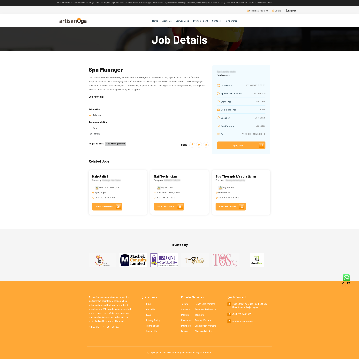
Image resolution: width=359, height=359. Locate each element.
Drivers (184, 331)
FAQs (148, 315)
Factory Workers (203, 320)
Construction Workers (205, 326)
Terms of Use (152, 326)
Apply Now (238, 145)
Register (292, 11)
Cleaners (185, 309)
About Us (167, 20)
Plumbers (186, 326)
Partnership (231, 20)
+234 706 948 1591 (241, 314)
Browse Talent (200, 20)
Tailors (184, 304)
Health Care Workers (205, 304)
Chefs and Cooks (203, 331)
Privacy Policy (153, 320)
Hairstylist (100, 176)
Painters (185, 315)
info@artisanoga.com (242, 321)
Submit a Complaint (258, 10)
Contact (216, 20)
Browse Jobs (182, 20)
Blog (148, 304)
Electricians (187, 320)
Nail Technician (165, 176)
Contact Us (151, 331)
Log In (278, 10)
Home (155, 20)
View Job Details (104, 206)
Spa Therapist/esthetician (236, 176)
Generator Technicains (205, 309)
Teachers (199, 315)
